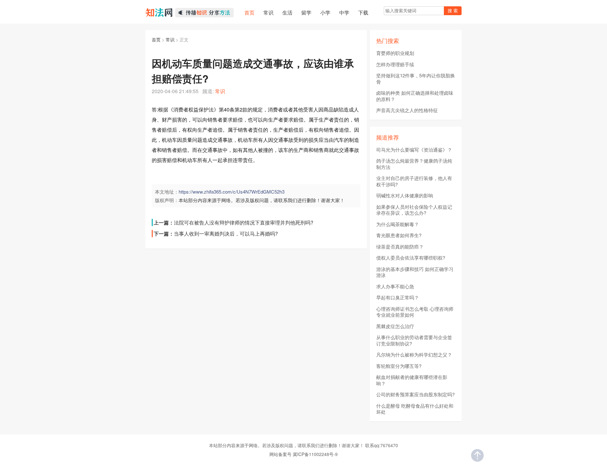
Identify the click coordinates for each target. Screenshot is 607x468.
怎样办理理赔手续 (395, 64)
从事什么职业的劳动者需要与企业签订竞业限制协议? (414, 340)
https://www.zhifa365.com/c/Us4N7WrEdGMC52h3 (232, 191)
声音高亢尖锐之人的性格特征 (407, 110)
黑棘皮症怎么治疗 (395, 326)
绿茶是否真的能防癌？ (400, 246)
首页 (156, 39)
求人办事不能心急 (395, 286)
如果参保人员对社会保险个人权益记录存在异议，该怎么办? (414, 210)
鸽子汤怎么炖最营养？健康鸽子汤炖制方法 (414, 164)
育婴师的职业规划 (395, 53)
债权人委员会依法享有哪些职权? (410, 258)
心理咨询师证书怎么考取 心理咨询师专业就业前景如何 (414, 312)
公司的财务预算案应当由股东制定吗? (415, 394)
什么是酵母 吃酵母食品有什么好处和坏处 (414, 409)
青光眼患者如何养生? (398, 235)
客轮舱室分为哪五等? (398, 366)
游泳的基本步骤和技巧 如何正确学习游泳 (414, 272)
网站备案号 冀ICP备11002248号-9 (303, 454)
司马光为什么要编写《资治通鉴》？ (414, 150)
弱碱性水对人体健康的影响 (404, 195)
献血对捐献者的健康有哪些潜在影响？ (411, 380)
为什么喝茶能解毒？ (397, 224)
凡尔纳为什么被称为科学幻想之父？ (414, 354)
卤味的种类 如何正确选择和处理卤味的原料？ (414, 96)
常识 (170, 39)
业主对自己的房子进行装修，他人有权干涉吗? (414, 181)
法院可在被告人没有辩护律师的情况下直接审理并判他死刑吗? (243, 222)
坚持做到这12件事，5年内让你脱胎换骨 (415, 78)
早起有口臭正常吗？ (397, 297)
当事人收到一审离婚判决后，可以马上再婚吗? (226, 233)
